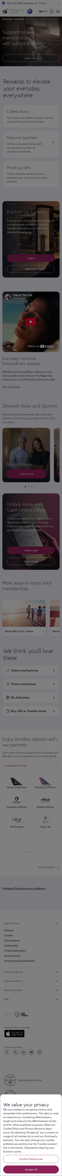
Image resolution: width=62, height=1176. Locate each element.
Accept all (31, 1169)
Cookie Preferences (31, 1158)
